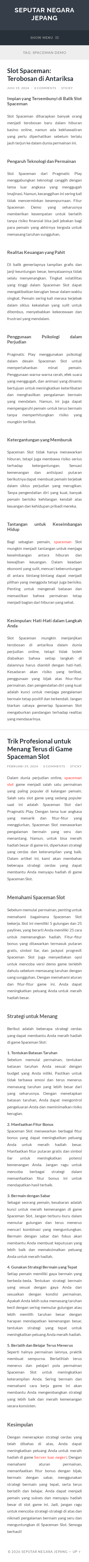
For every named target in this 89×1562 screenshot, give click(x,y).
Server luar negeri (50, 1457)
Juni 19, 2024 (18, 88)
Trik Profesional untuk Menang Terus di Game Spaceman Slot (39, 748)
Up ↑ (77, 1552)
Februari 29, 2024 (22, 766)
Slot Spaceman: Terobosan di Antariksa (40, 74)
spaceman (62, 541)
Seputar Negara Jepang (44, 14)
